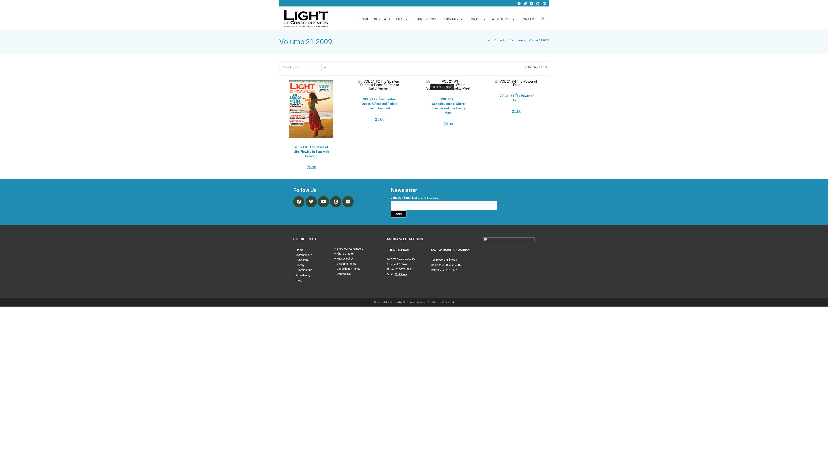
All (546, 67)
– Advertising (301, 275)
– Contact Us (342, 274)
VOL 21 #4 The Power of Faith (517, 98)
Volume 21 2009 (539, 40)
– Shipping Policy (345, 263)
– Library (298, 265)
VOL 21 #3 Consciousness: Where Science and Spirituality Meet (448, 106)
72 (540, 67)
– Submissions (302, 270)
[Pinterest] (537, 3)
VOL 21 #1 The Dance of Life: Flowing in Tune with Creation (311, 151)
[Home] (489, 40)
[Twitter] (525, 3)
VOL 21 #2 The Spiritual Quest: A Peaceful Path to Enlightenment (380, 104)
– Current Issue (302, 255)
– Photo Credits (344, 253)
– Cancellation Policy (347, 268)
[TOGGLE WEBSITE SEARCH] (543, 19)
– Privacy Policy (343, 258)
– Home (298, 250)
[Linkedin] (544, 3)
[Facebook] (519, 3)
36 (535, 67)
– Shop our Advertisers (348, 248)
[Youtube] (531, 3)
